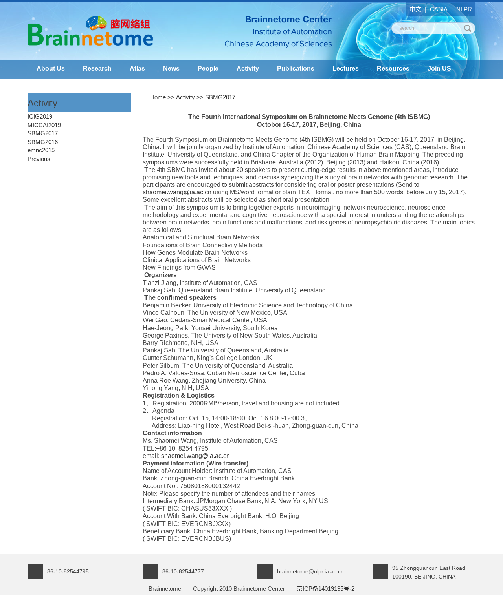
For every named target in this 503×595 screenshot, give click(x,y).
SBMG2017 (43, 133)
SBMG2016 (43, 142)
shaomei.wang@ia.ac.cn (177, 192)
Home (158, 97)
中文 (415, 9)
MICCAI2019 (44, 125)
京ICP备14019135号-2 (325, 588)
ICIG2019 (40, 116)
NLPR (464, 9)
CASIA (439, 9)
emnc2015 (41, 150)
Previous (39, 158)
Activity (185, 97)
